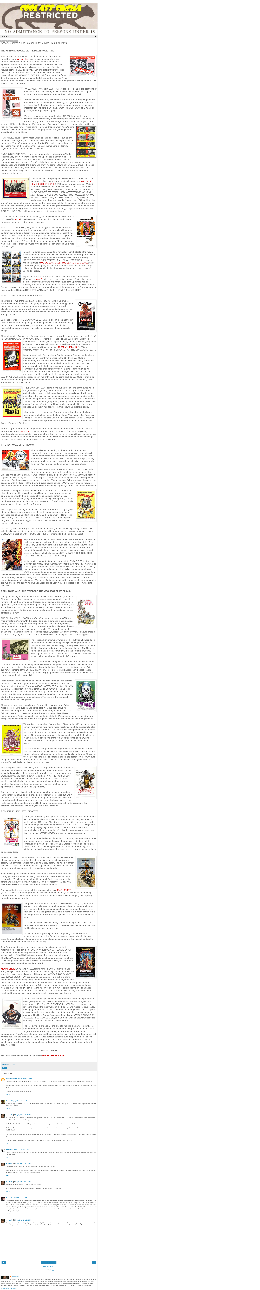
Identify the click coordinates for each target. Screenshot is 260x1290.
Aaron (8, 1198)
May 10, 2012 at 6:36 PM (23, 1220)
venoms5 (9, 1115)
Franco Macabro (11, 1078)
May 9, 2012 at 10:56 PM (19, 1198)
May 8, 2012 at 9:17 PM (23, 1163)
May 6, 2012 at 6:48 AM (19, 1101)
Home (48, 1262)
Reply (8, 1094)
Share (4, 1068)
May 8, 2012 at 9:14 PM (21, 1149)
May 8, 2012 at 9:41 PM (23, 1181)
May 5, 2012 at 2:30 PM (25, 1078)
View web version (48, 1266)
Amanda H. (9, 1149)
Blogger (52, 1270)
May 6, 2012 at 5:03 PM (23, 1115)
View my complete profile (9, 1288)
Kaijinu (8, 1101)
